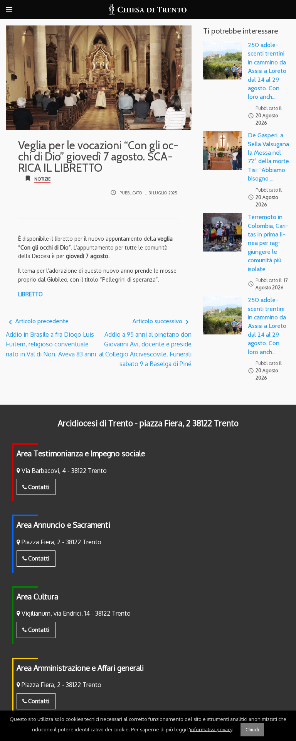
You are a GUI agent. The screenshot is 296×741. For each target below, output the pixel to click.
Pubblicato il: (148, 192)
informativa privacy (211, 729)
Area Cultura (37, 596)
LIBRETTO (30, 294)
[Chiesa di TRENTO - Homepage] (148, 9)
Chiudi (252, 730)
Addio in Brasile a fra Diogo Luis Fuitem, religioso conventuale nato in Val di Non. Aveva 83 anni (51, 337)
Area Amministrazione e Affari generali (80, 668)
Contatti (38, 486)
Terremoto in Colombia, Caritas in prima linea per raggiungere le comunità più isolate (268, 242)
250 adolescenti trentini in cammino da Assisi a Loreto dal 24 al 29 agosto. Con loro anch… (267, 70)
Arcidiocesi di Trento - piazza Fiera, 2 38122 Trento (148, 423)
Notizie (42, 179)
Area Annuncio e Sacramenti (63, 525)
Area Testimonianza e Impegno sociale (81, 453)
